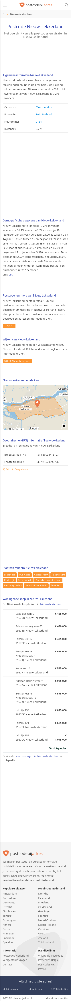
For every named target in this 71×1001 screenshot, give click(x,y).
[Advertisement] (35, 176)
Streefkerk (56, 585)
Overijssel (44, 929)
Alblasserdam (41, 574)
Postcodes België (48, 960)
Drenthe (43, 893)
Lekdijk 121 (22, 723)
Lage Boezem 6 (25, 613)
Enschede (9, 938)
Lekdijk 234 (22, 710)
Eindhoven (9, 911)
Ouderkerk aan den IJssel (48, 580)
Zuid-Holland (44, 114)
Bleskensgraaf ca (13, 585)
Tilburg (7, 916)
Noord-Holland (47, 924)
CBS (11, 274)
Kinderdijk (9, 580)
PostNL (42, 969)
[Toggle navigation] (5, 5)
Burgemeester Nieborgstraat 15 (26, 695)
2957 (9, 326)
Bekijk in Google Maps (16, 469)
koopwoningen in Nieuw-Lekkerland (37, 756)
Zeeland (43, 938)
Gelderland (45, 907)
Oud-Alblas (24, 574)
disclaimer (51, 998)
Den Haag (9, 902)
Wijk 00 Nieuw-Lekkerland (17, 361)
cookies (64, 998)
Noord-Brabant (47, 920)
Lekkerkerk (9, 574)
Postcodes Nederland (16, 955)
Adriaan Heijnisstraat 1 (30, 681)
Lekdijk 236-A (24, 639)
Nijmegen (9, 933)
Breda (6, 929)
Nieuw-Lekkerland (51, 604)
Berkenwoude (25, 580)
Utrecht (7, 907)
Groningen (9, 920)
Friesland (44, 902)
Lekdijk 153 (22, 735)
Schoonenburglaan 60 (29, 626)
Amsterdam (10, 893)
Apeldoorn (9, 942)
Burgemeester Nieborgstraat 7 (25, 653)
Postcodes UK (46, 964)
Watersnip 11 (24, 668)
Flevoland (44, 898)
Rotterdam (9, 898)
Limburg (43, 916)
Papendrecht (58, 574)
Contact (7, 964)
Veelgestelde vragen (15, 960)
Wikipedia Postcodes (50, 955)
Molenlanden (44, 107)
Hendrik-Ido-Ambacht (36, 585)
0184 (39, 121)
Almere (7, 924)
